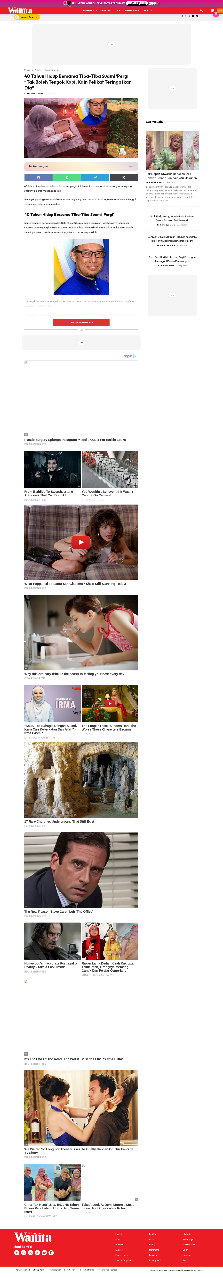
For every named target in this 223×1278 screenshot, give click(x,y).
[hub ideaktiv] (212, 9)
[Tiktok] (189, 16)
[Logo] (20, 10)
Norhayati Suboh (35, 93)
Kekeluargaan (52, 69)
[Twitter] (185, 16)
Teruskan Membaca (81, 322)
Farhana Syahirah (166, 225)
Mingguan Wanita (32, 69)
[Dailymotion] (197, 16)
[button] (201, 10)
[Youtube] (193, 16)
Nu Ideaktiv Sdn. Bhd (174, 1270)
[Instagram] (182, 16)
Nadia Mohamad (154, 182)
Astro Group (198, 1270)
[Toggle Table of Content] (129, 166)
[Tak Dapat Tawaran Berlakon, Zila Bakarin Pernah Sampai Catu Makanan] (172, 150)
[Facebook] (178, 16)
